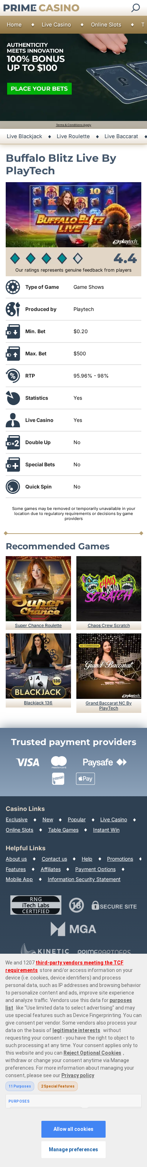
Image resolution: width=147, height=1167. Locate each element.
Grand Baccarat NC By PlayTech (109, 705)
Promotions (120, 859)
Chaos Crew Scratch (109, 625)
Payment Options (95, 869)
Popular (77, 819)
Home (14, 24)
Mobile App (19, 879)
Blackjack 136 (38, 702)
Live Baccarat (121, 136)
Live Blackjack (24, 136)
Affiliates (51, 869)
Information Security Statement (84, 879)
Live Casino (56, 24)
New (47, 819)
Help (87, 859)
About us (16, 859)
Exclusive (16, 819)
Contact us (54, 859)
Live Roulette (73, 136)
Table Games (63, 830)
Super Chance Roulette (38, 625)
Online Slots (106, 24)
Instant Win (106, 830)
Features (16, 869)
